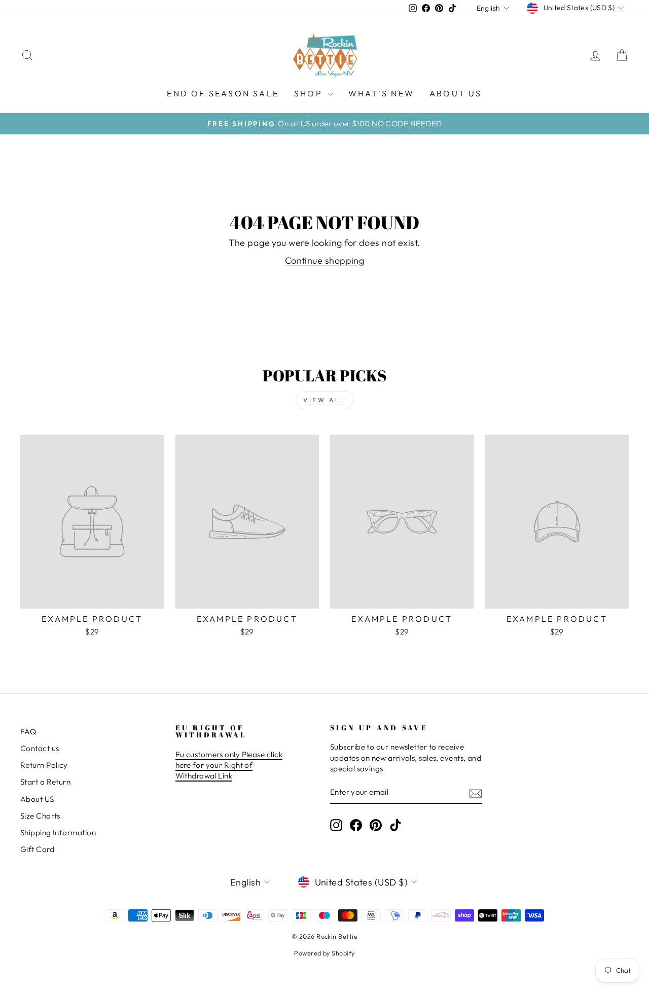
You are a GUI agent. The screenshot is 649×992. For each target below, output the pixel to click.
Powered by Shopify (324, 953)
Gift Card (37, 849)
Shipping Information (58, 832)
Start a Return (45, 782)
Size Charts (40, 816)
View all (324, 400)
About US (37, 799)
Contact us (39, 748)
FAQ (28, 731)
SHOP (310, 93)
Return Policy (44, 765)
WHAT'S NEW (381, 93)
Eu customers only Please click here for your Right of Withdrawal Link (229, 765)
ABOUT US (455, 93)
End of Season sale (223, 93)
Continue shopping (325, 260)
